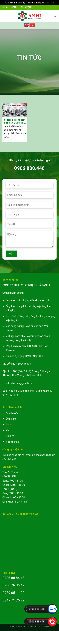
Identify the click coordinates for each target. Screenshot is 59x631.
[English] (27, 25)
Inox (8, 424)
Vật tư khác (12, 441)
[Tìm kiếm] (55, 16)
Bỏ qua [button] (50, 2)
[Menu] (4, 16)
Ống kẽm (11, 418)
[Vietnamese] (32, 25)
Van (8, 430)
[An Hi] (30, 16)
